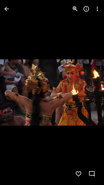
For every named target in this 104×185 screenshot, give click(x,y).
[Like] (78, 174)
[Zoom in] (75, 8)
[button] (15, 92)
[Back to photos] (6, 9)
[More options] (97, 8)
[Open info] (86, 8)
